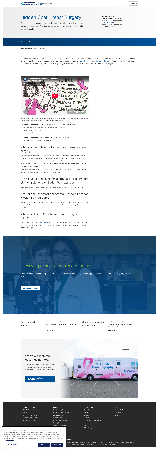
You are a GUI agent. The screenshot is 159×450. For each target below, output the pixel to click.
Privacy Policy (57, 423)
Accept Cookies (57, 444)
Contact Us (26, 412)
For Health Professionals (61, 412)
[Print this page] (137, 16)
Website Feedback (59, 418)
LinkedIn (118, 415)
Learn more (50, 330)
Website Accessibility (60, 420)
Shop (86, 426)
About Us (87, 410)
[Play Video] (55, 95)
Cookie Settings (12, 444)
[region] (33, 437)
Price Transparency (90, 428)
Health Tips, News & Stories (93, 420)
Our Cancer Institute (30, 288)
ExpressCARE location (108, 22)
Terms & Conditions (59, 425)
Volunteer (87, 418)
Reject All (43, 444)
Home (22, 42)
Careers (86, 415)
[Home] (36, 3)
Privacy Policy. (10, 440)
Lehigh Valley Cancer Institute (48, 223)
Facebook (119, 410)
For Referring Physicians (61, 410)
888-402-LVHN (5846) (29, 410)
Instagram (119, 413)
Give (86, 413)
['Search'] (125, 3)
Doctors (31, 42)
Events (86, 423)
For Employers (58, 415)
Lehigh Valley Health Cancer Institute (94, 61)
